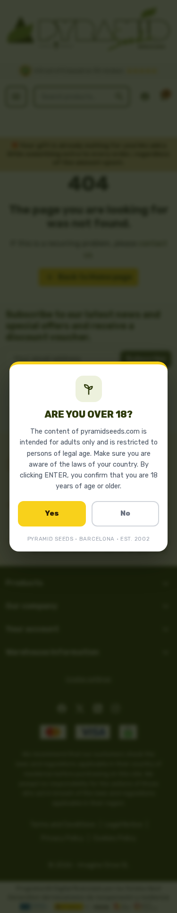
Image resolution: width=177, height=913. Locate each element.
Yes (52, 513)
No (125, 513)
